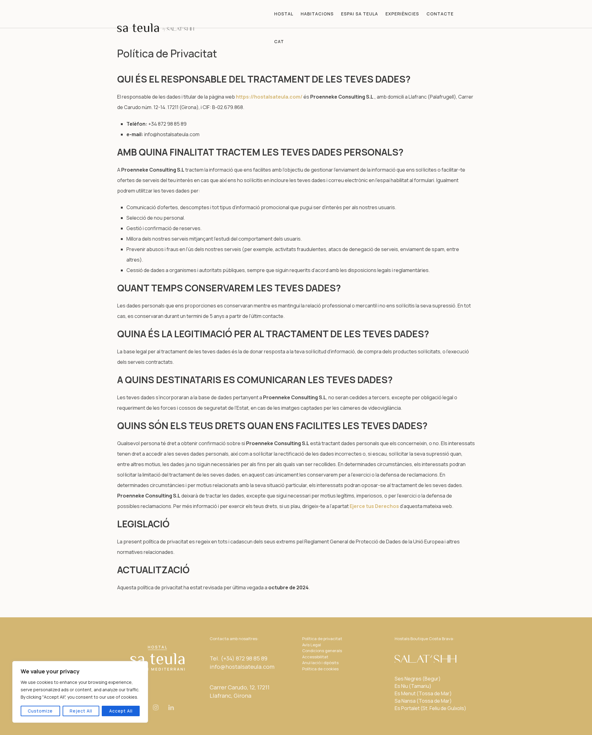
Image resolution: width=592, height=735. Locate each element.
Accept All (121, 711)
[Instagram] (156, 707)
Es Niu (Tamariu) (413, 686)
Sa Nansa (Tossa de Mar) (423, 700)
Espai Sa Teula (359, 14)
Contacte (440, 14)
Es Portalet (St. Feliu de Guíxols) (430, 708)
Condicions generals (322, 650)
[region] (80, 692)
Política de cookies (320, 669)
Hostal (283, 14)
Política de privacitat (322, 638)
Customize (40, 711)
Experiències (402, 14)
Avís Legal (311, 645)
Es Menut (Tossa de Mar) (423, 693)
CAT (279, 41)
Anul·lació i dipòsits (320, 662)
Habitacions (317, 14)
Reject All (81, 711)
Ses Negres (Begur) (418, 678)
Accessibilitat (315, 657)
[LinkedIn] (171, 707)
